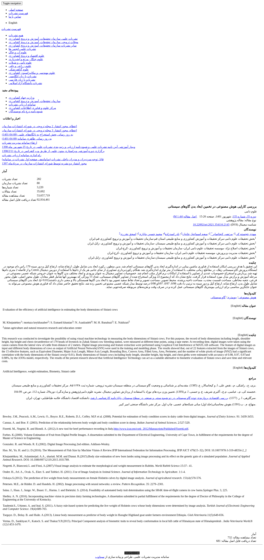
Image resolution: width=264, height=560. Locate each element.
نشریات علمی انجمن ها (22, 49)
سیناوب (99, 556)
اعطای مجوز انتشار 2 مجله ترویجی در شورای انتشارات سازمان (39, 126)
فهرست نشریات (18, 13)
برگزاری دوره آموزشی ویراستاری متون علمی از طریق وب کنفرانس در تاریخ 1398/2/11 (53, 151)
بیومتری (232, 297)
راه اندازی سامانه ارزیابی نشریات (21, 155)
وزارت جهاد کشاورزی (21, 97)
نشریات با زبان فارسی (22, 79)
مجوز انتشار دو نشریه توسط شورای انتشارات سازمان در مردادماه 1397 (44, 163)
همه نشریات (16, 35)
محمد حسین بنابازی (150, 234)
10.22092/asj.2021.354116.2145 (211, 224)
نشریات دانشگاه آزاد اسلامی (25, 83)
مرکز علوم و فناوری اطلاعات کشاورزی (32, 107)
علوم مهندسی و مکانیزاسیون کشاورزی (32, 72)
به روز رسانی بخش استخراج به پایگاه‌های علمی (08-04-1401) (37, 134)
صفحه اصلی (16, 9)
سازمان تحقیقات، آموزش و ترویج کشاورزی (34, 101)
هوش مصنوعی (247, 297)
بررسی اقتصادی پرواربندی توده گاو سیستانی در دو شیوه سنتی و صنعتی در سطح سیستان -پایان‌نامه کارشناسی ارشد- (159, 398)
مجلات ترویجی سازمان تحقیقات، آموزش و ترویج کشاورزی (43, 42)
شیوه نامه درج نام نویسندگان (26, 111)
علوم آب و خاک (18, 52)
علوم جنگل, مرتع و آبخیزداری (26, 59)
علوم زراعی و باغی (20, 66)
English (13, 22)
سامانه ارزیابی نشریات (22, 104)
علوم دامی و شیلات (20, 62)
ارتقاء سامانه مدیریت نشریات (19, 142)
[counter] (132, 553)
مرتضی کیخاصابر (222, 234)
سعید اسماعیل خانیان (195, 234)
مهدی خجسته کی (246, 234)
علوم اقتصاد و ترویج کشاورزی (26, 55)
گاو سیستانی (218, 297)
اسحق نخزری (128, 234)
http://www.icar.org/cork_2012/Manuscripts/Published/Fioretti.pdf (151, 428)
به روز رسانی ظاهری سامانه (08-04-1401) (27, 138)
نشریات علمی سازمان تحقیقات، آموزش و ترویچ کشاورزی (43, 38)
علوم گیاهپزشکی (19, 69)
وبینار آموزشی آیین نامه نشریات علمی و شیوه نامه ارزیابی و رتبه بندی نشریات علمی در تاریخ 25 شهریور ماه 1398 (68, 146)
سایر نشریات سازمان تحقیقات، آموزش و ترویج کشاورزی (43, 45)
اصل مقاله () (185, 216)
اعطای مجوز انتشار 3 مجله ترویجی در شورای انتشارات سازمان (39, 130)
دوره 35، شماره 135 (244, 216)
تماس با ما (15, 16)
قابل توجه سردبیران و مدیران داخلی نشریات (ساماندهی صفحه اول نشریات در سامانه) (53, 159)
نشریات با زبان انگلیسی (22, 76)
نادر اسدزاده (172, 234)
